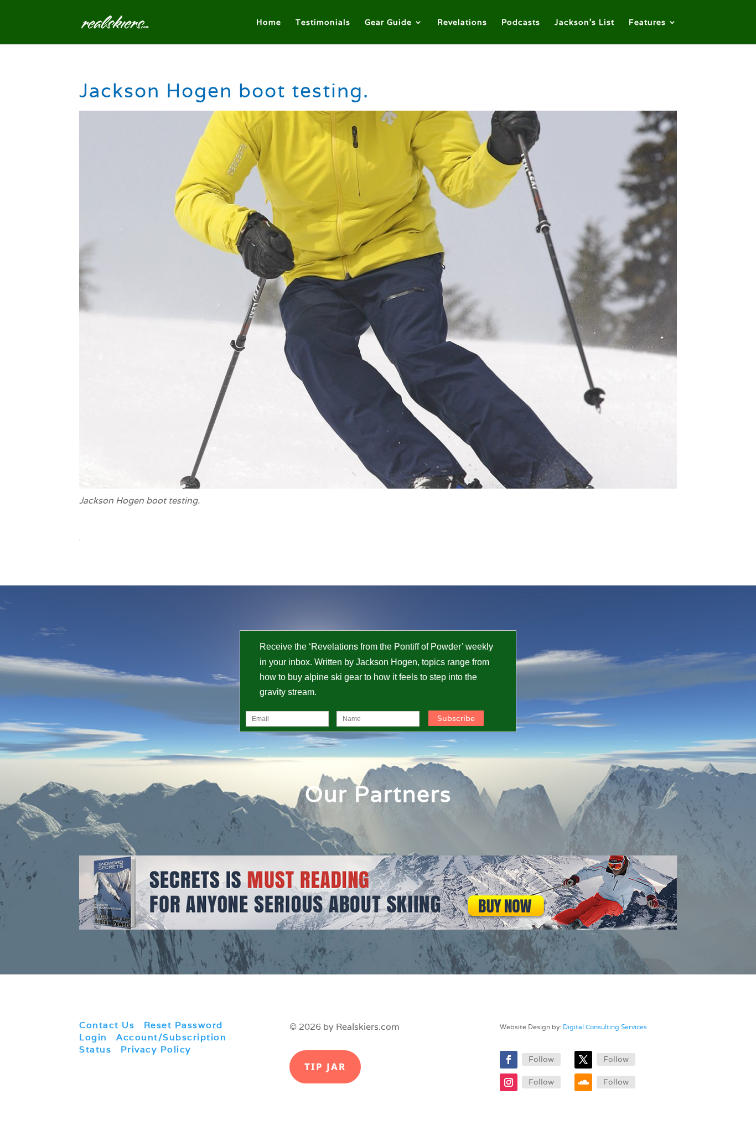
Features (647, 22)
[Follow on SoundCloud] (583, 1082)
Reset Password (183, 1025)
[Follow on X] (583, 1060)
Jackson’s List (584, 22)
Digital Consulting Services (605, 1027)
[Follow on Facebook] (508, 1060)
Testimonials (323, 22)
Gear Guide (388, 22)
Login (93, 1037)
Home (268, 22)
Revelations (462, 22)
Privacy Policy (156, 1049)
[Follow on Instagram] (508, 1082)
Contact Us (106, 1025)
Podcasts (520, 22)
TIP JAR (325, 1066)
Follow (541, 1059)
